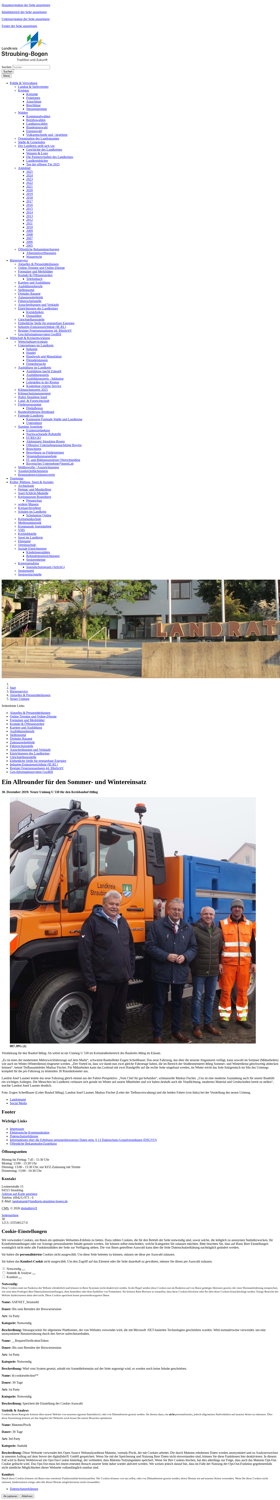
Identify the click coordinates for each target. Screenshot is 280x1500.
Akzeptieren (10, 1496)
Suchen (6, 67)
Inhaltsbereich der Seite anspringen (24, 12)
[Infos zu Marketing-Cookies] (33, 1274)
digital (29, 1208)
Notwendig (14, 1269)
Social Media (18, 1103)
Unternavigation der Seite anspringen (26, 19)
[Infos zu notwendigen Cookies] (23, 1270)
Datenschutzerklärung (24, 1136)
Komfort (12, 1277)
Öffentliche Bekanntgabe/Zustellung (33, 1143)
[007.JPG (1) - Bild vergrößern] (133, 1042)
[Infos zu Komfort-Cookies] (20, 1278)
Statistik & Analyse (19, 1273)
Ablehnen (27, 1496)
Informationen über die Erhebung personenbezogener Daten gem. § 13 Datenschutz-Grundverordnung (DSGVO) (83, 1140)
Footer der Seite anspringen (19, 26)
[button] (23, 83)
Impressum (17, 1129)
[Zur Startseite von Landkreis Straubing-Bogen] (29, 60)
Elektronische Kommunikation (29, 1132)
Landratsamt (18, 1099)
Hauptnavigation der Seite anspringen (26, 5)
